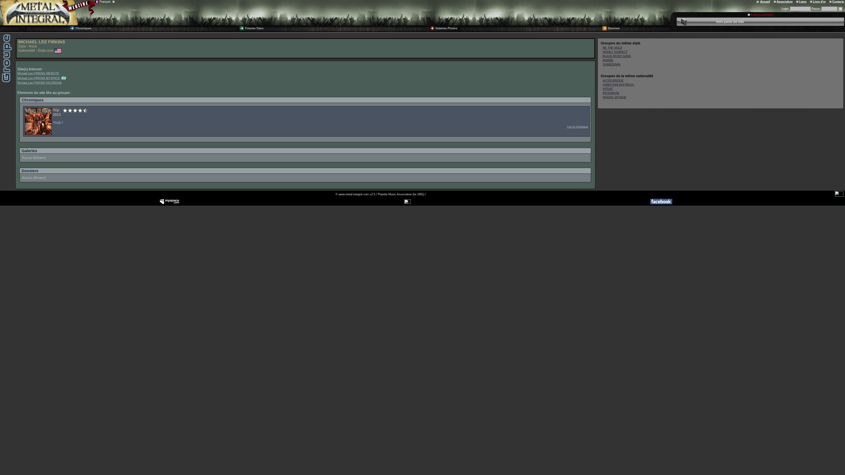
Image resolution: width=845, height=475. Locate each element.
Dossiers (614, 28)
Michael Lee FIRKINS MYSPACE (38, 78)
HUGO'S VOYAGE (614, 97)
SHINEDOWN (611, 64)
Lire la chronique (577, 126)
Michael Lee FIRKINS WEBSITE (38, 73)
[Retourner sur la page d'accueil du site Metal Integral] (47, 12)
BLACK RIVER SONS (617, 56)
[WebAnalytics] (839, 195)
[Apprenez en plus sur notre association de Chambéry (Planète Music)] (775, 1)
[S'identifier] (840, 9)
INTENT (608, 89)
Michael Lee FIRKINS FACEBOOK (39, 82)
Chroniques (83, 28)
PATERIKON (611, 93)
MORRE (608, 60)
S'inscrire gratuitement (762, 14)
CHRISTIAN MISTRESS (618, 84)
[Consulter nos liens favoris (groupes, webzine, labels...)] (797, 1)
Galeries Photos (446, 28)
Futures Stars (254, 28)
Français (105, 1)
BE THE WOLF (612, 47)
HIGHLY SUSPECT (615, 52)
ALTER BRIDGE (613, 80)
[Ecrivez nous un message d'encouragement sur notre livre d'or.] (811, 1)
